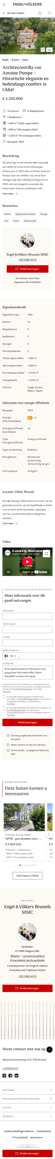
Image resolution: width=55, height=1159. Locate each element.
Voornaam (8, 610)
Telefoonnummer (10, 650)
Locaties (6, 1107)
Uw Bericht (7, 663)
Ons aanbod (8, 1090)
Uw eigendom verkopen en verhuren (20, 1099)
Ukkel (25, 59)
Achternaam (9, 623)
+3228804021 (10, 1068)
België (5, 59)
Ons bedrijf (8, 1116)
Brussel (15, 59)
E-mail (6, 637)
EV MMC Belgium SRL (23, 689)
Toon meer (6, 691)
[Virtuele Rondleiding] (43, 50)
